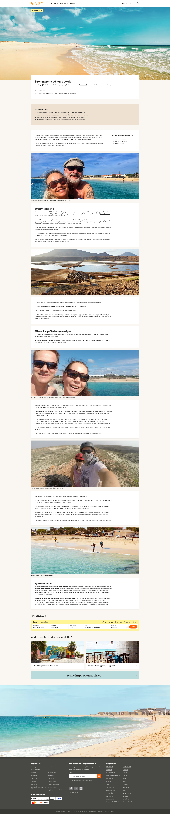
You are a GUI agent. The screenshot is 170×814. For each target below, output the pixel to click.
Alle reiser (109, 769)
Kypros (125, 781)
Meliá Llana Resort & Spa (89, 411)
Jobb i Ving (34, 778)
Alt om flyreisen (110, 772)
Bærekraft (34, 775)
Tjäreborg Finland (92, 811)
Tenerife (125, 769)
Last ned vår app (74, 792)
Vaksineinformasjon (54, 784)
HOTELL (63, 3)
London (125, 796)
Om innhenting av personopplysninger (80, 780)
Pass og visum (52, 781)
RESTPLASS (74, 3)
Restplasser (109, 778)
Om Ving (33, 772)
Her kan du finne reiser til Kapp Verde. (64, 93)
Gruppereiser (110, 799)
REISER (53, 3)
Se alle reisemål (127, 802)
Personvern (69, 811)
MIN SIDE (125, 3)
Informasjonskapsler (60, 811)
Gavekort (108, 781)
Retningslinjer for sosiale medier (38, 788)
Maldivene (126, 787)
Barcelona (126, 799)
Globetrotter (100, 811)
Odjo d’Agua (66, 316)
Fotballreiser (110, 793)
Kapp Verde (83, 85)
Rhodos (125, 778)
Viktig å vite (51, 778)
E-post (71, 772)
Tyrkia (125, 775)
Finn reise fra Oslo (118, 143)
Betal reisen (109, 767)
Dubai (125, 790)
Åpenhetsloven (52, 787)
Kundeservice (52, 772)
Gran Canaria (127, 767)
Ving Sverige (76, 811)
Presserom (34, 781)
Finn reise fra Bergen (119, 139)
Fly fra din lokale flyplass (113, 775)
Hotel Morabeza (105, 214)
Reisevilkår (51, 775)
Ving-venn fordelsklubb (113, 802)
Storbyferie (109, 796)
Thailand (125, 784)
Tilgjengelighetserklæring (55, 790)
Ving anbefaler (110, 787)
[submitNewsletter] (99, 776)
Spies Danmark (83, 811)
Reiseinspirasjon (111, 790)
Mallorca (125, 772)
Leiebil (108, 784)
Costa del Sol (127, 793)
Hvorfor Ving (34, 784)
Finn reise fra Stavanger (120, 141)
